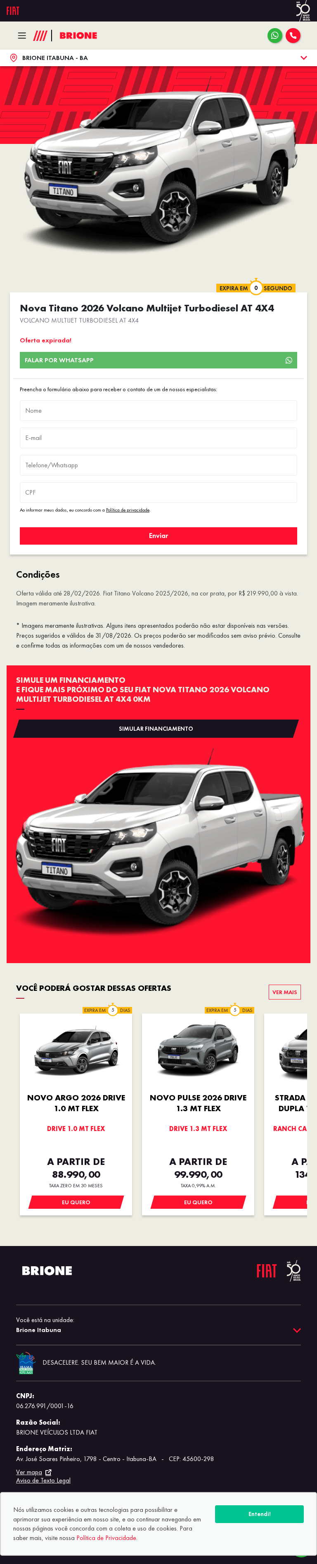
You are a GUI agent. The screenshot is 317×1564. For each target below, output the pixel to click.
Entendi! (259, 1514)
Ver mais (284, 992)
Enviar (158, 535)
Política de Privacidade (106, 1537)
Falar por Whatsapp (59, 360)
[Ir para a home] (78, 36)
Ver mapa (29, 1472)
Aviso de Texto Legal (43, 1480)
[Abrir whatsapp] (274, 35)
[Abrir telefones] (293, 35)
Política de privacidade (127, 510)
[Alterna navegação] (24, 35)
